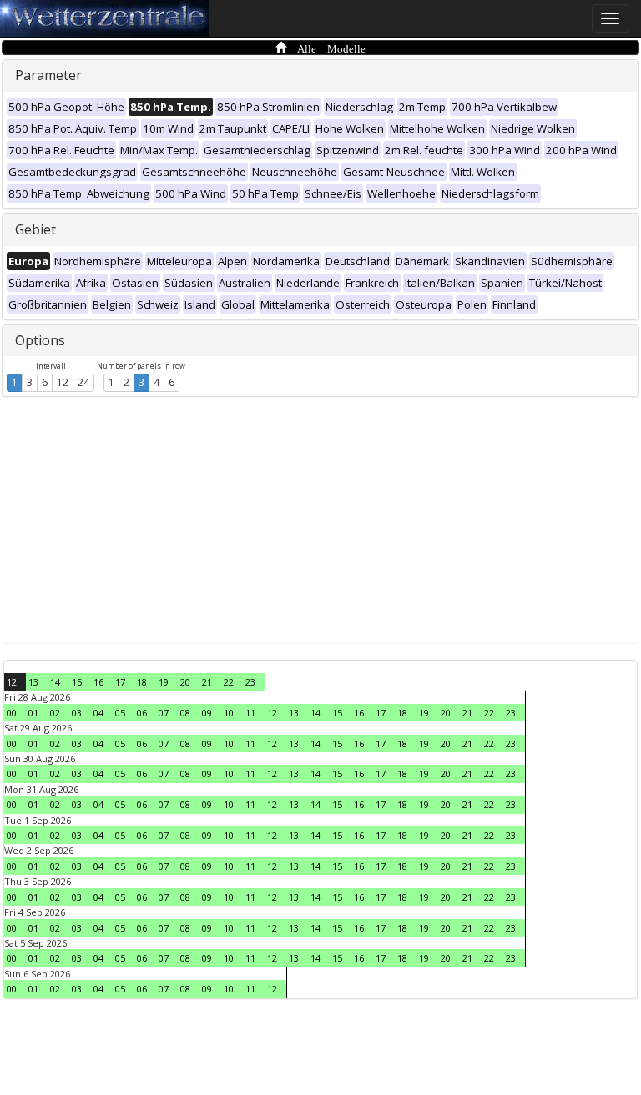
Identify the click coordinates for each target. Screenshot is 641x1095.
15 (77, 682)
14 (55, 682)
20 (185, 682)
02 (55, 712)
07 (164, 712)
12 (62, 382)
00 (12, 712)
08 (185, 712)
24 (83, 382)
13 (33, 682)
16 (98, 682)
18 (142, 682)
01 (33, 712)
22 (229, 682)
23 (250, 682)
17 (120, 682)
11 (250, 712)
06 (142, 712)
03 (77, 712)
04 (98, 712)
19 (164, 682)
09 (207, 712)
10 (229, 712)
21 (207, 682)
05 (120, 712)
